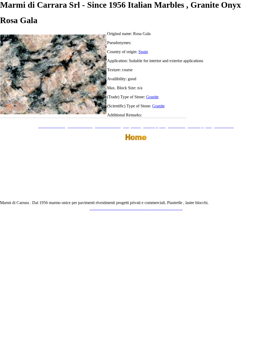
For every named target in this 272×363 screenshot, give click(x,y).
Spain (143, 51)
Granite (152, 97)
